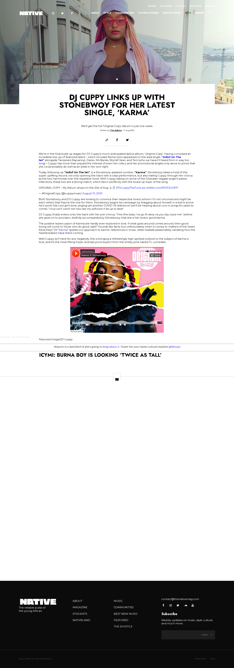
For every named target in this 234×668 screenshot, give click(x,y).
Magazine (80, 607)
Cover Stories (148, 13)
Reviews (152, 6)
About (77, 601)
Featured (121, 620)
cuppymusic (5, 337)
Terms (212, 659)
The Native (116, 130)
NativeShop (166, 6)
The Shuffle (123, 626)
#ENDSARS (210, 6)
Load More (117, 567)
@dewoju (174, 346)
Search (210, 12)
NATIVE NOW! (172, 13)
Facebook (71, 13)
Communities (125, 13)
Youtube (193, 605)
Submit (205, 635)
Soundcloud (185, 605)
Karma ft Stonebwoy (21, 337)
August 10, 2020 (92, 193)
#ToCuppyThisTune (128, 187)
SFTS (188, 13)
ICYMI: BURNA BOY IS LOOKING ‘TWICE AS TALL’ (100, 355)
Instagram (53, 13)
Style (107, 13)
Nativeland (196, 6)
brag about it (110, 346)
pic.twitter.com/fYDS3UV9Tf (160, 187)
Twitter (62, 13)
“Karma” (63, 229)
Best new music (126, 613)
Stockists (180, 6)
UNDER (199, 13)
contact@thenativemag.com (180, 599)
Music (95, 13)
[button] (117, 79)
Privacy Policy (200, 659)
